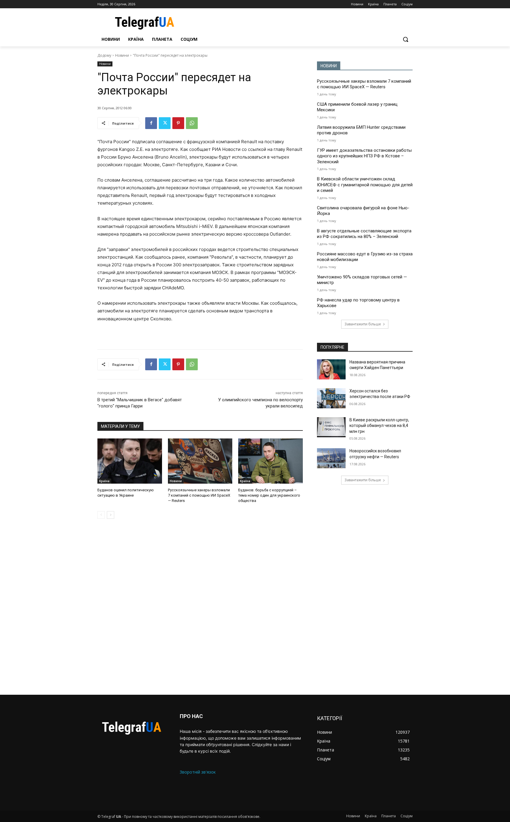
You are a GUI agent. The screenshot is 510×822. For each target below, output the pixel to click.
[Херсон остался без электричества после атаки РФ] (331, 398)
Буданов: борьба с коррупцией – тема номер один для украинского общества (269, 495)
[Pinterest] (178, 123)
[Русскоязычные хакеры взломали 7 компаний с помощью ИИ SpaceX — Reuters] (200, 461)
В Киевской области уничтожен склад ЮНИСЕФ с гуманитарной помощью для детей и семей (365, 184)
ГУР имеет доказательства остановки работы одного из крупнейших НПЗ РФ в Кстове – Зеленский (364, 156)
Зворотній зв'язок (198, 772)
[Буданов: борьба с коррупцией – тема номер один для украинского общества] (270, 461)
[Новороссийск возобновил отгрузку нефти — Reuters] (331, 458)
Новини (122, 55)
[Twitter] (165, 123)
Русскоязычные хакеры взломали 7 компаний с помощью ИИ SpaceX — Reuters (199, 495)
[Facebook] (151, 123)
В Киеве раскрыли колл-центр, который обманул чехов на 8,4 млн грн (379, 425)
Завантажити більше (362, 324)
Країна (104, 481)
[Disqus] (200, 607)
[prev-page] (101, 515)
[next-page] (110, 515)
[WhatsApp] (192, 123)
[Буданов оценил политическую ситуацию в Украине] (129, 461)
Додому (104, 55)
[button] (405, 39)
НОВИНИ (329, 65)
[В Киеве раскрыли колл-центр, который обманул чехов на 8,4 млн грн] (331, 427)
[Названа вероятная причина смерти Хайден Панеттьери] (331, 369)
